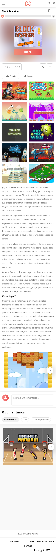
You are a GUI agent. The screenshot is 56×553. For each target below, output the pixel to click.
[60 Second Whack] (41, 91)
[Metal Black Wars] (14, 91)
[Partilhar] (43, 66)
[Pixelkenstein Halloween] (41, 111)
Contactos (14, 541)
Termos (28, 545)
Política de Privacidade (42, 541)
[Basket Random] (28, 446)
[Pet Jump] (14, 111)
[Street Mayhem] (41, 152)
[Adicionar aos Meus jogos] (50, 66)
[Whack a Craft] (41, 173)
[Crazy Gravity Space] (14, 152)
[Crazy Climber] (14, 173)
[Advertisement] (28, 496)
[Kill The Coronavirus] (41, 132)
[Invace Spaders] (14, 132)
